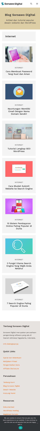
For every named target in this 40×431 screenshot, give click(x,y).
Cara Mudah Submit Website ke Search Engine (19, 187)
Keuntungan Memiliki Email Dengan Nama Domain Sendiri (19, 111)
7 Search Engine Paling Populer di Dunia (19, 304)
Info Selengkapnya (10, 344)
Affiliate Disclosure (11, 369)
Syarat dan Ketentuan (12, 358)
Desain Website (9, 390)
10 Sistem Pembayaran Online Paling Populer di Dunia (19, 226)
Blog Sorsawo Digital (11, 386)
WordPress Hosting (11, 411)
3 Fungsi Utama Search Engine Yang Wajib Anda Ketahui (19, 266)
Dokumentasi (8, 407)
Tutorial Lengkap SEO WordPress (19, 150)
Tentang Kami (9, 382)
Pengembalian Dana (11, 365)
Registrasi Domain (10, 414)
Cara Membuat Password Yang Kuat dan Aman (19, 72)
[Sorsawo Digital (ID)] (11, 4)
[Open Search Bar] (31, 4)
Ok (21, 428)
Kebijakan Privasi (10, 361)
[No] (37, 423)
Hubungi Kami (9, 393)
